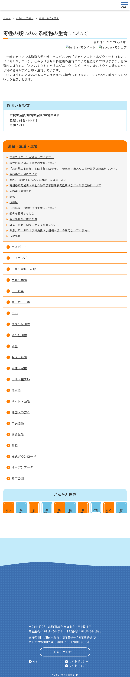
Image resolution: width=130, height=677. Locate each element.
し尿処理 (15, 236)
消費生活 (18, 434)
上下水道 (18, 291)
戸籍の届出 (19, 280)
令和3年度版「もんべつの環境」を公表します (38, 180)
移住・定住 (19, 368)
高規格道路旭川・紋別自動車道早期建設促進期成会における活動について (55, 185)
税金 (15, 346)
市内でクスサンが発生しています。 (32, 157)
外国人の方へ (21, 412)
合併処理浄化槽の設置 (23, 219)
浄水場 (16, 390)
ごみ (15, 313)
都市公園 (18, 478)
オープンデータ (22, 467)
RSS (35, 661)
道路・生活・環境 (49, 18)
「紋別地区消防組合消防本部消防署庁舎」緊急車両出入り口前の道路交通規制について (64, 168)
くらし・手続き (24, 18)
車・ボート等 (21, 302)
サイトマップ (77, 665)
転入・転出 (19, 357)
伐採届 (14, 202)
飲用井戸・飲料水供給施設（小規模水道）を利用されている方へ (50, 230)
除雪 (12, 197)
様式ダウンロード (24, 456)
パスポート (19, 246)
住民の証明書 (21, 324)
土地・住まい (21, 379)
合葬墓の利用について (23, 174)
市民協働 (18, 423)
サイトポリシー (79, 661)
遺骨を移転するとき (22, 213)
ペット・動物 (21, 401)
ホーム (7, 18)
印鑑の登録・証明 (24, 269)
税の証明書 (19, 335)
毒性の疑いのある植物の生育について (33, 163)
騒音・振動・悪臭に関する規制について (34, 225)
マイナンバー (21, 258)
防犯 (15, 445)
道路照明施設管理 (21, 191)
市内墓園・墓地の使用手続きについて (33, 208)
